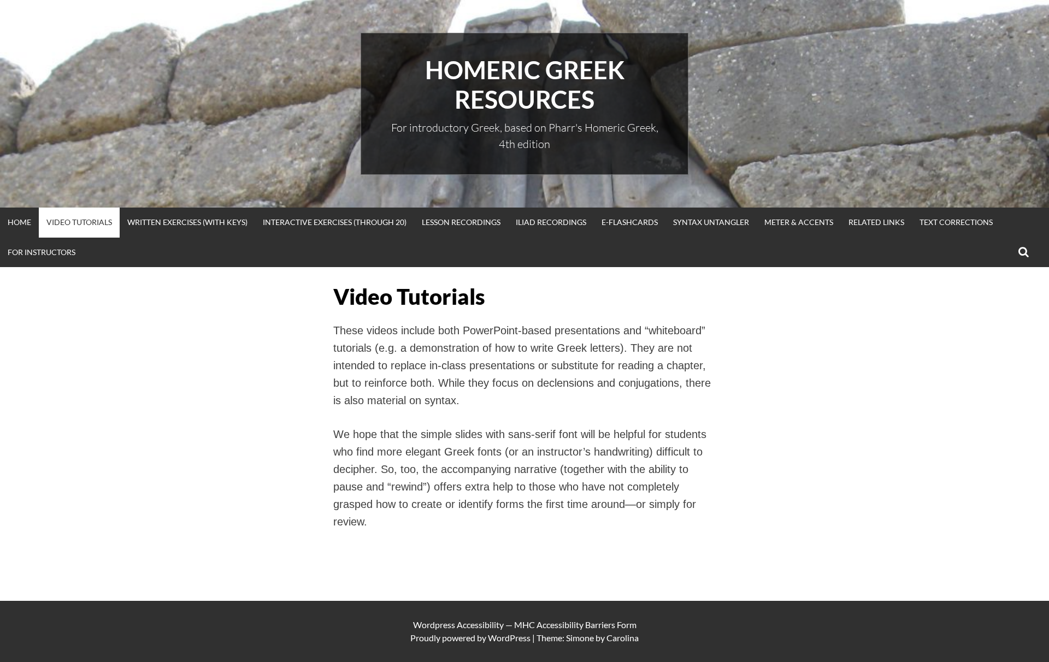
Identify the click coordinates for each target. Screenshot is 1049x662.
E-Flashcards (630, 222)
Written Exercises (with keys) (187, 222)
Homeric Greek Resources (524, 84)
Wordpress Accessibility (458, 624)
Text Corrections (956, 222)
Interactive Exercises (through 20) (334, 222)
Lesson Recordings (461, 222)
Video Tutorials (79, 222)
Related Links (876, 222)
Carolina (622, 638)
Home (19, 222)
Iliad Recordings (551, 222)
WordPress (509, 638)
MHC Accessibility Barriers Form (575, 624)
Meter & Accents (798, 222)
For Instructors (41, 252)
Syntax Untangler (711, 222)
